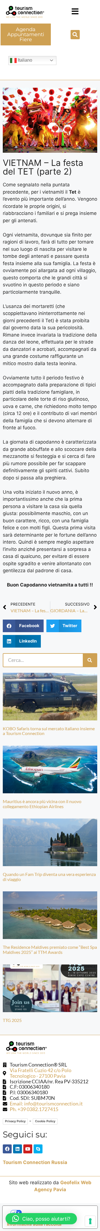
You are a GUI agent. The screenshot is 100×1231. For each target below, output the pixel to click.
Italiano (24, 60)
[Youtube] (27, 1148)
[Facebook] (7, 1148)
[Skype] (38, 1148)
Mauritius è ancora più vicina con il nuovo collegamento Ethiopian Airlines (42, 804)
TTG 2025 (12, 1020)
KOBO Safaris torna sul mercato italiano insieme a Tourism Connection (49, 731)
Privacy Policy (15, 1121)
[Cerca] (90, 660)
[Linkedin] (17, 1148)
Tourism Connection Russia (35, 1162)
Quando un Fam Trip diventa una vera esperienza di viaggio (49, 876)
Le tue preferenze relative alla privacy (55, 1212)
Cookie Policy (45, 1121)
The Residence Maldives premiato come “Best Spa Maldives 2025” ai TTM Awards (50, 949)
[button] (75, 11)
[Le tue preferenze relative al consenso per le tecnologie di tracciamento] (90, 1221)
